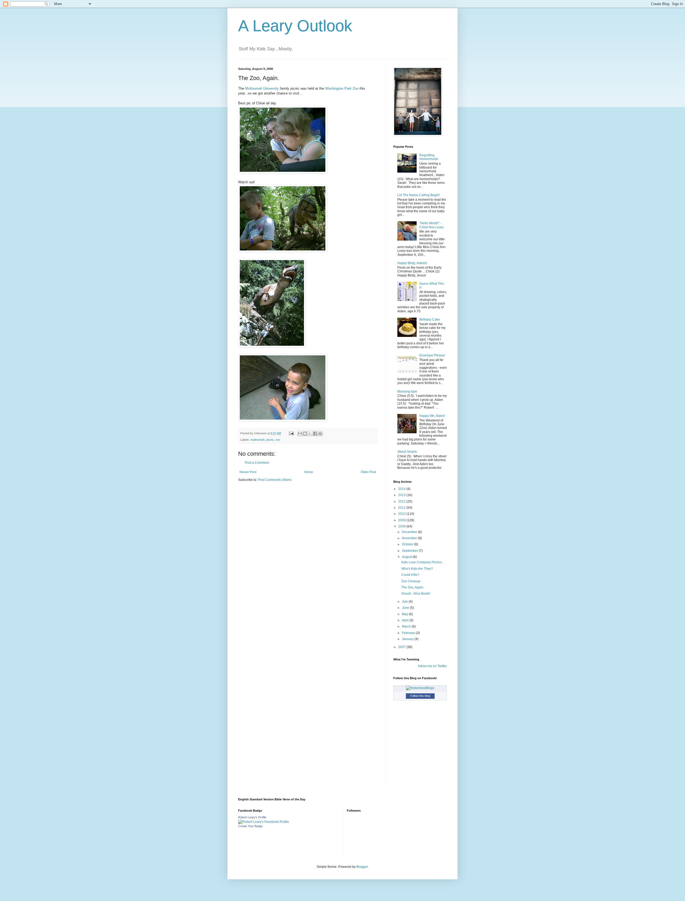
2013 (402, 495)
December (410, 532)
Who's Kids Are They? (417, 569)
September (410, 551)
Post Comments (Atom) (274, 480)
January (408, 639)
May (405, 614)
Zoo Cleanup (410, 581)
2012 (402, 501)
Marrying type (407, 391)
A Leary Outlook (295, 26)
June (406, 608)
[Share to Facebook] (315, 433)
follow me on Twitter (432, 666)
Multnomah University (262, 88)
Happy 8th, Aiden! (432, 416)
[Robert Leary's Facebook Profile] (263, 822)
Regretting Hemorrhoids (428, 157)
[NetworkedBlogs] (420, 688)
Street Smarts (407, 452)
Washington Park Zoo (342, 88)
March (407, 626)
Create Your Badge (250, 826)
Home (308, 472)
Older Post (368, 472)
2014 (402, 489)
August (407, 557)
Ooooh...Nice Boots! (415, 593)
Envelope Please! (432, 355)
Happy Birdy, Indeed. (412, 263)
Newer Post (247, 472)
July (405, 601)
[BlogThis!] (305, 433)
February (409, 633)
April (405, 620)
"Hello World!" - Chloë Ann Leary (431, 225)
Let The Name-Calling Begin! (418, 195)
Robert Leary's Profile (252, 817)
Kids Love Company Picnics (421, 562)
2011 (402, 508)
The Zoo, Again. (412, 587)
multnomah (257, 439)
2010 (402, 514)
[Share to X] (310, 433)
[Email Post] (291, 433)
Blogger (362, 867)
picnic (270, 439)
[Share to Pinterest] (320, 433)
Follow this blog (420, 695)
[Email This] (300, 433)
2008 (402, 526)
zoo (277, 439)
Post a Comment (257, 463)
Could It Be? (410, 575)
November (410, 538)
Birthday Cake (429, 319)
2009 (402, 520)
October (408, 544)
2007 (402, 647)
